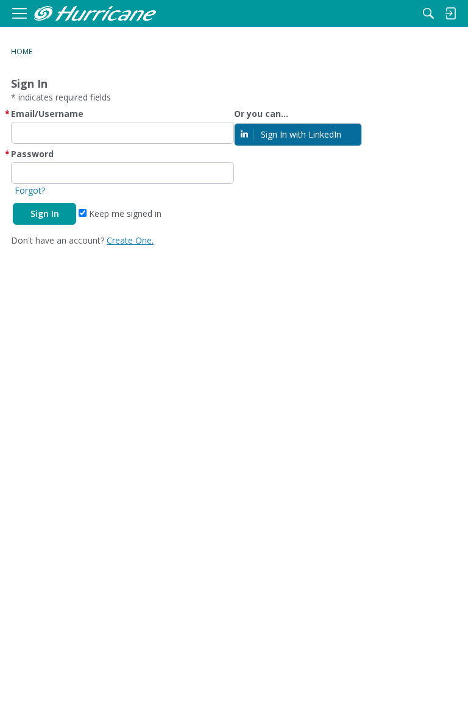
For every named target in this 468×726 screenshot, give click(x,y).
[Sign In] (450, 13)
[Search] (428, 13)
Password (32, 154)
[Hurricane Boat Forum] (95, 14)
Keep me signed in (124, 213)
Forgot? (30, 190)
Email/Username (47, 113)
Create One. (130, 240)
